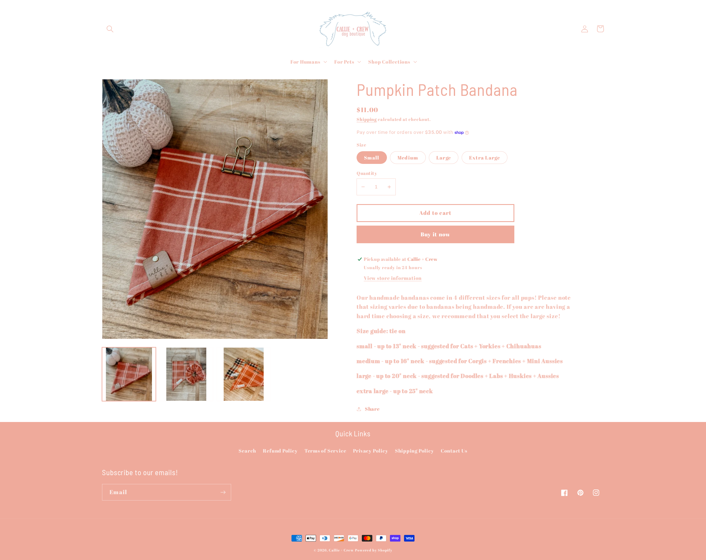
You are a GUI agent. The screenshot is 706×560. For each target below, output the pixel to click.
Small (371, 157)
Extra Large (484, 157)
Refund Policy (280, 450)
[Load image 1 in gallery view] (129, 374)
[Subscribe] (223, 492)
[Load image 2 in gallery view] (186, 374)
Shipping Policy (414, 450)
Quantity (367, 173)
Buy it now (436, 234)
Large (443, 157)
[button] (110, 29)
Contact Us (454, 450)
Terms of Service (325, 450)
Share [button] (372, 408)
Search (247, 450)
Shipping (367, 119)
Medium (407, 157)
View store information (393, 278)
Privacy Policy (370, 450)
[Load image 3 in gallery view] (244, 374)
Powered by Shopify (373, 550)
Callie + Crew (341, 550)
